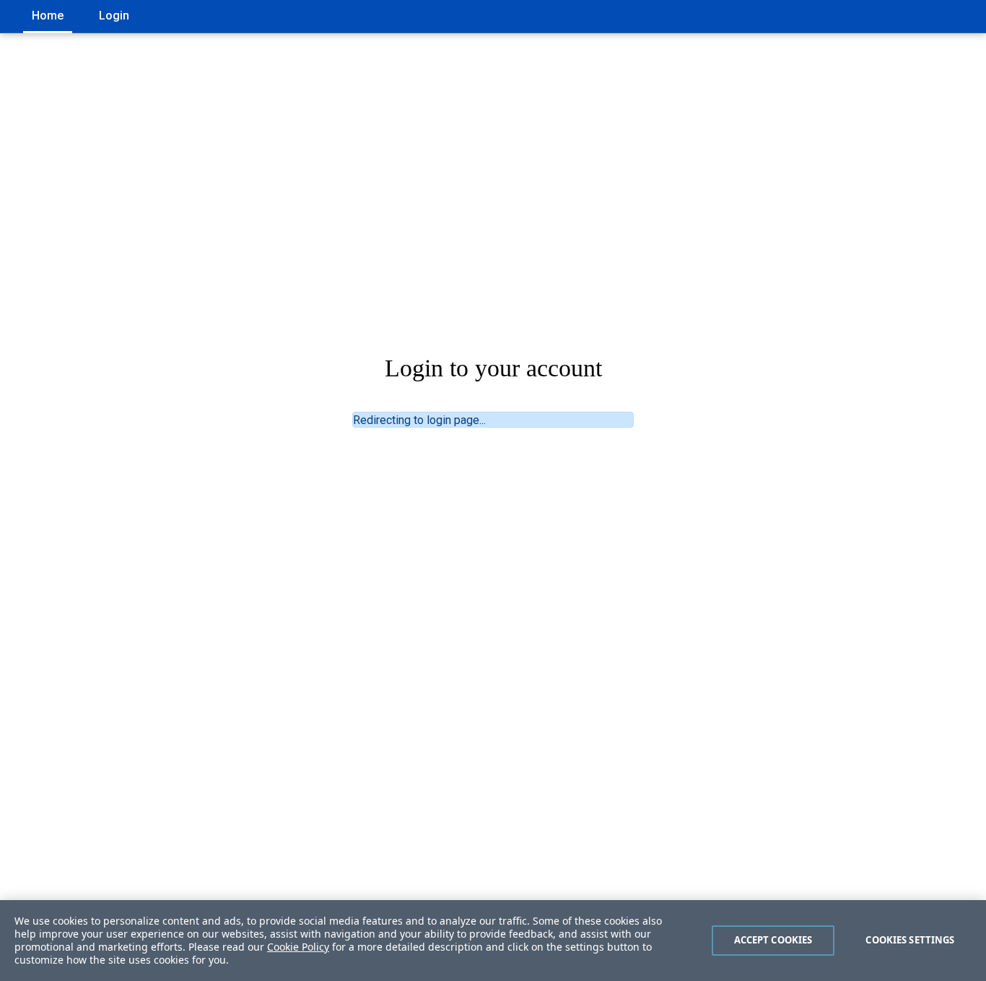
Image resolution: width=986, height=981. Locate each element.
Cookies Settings (909, 939)
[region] (493, 940)
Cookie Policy (298, 947)
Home (48, 15)
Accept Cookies (773, 939)
